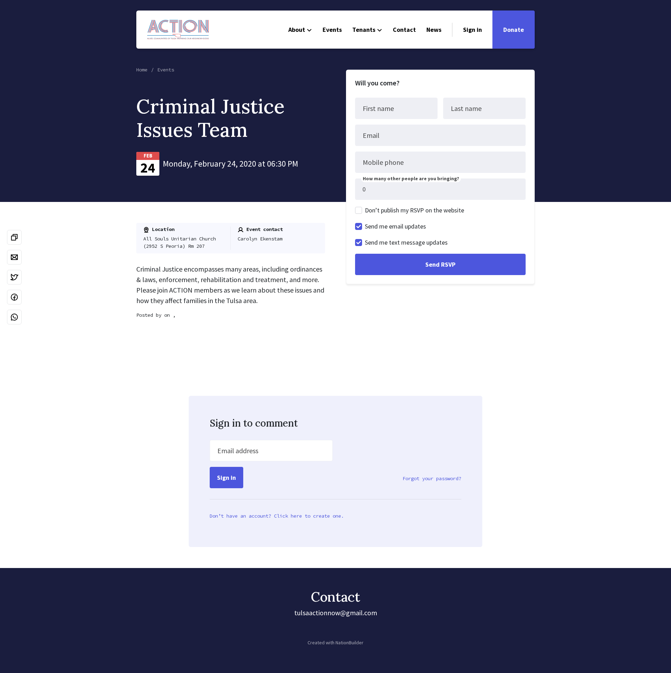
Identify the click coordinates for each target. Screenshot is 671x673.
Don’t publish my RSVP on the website (414, 210)
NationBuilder (349, 642)
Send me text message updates (406, 242)
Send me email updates (395, 226)
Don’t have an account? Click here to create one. (277, 516)
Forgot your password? (432, 478)
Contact (404, 30)
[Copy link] (14, 237)
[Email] (14, 257)
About (296, 30)
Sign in (472, 30)
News (433, 30)
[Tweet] (14, 277)
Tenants (363, 30)
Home (141, 69)
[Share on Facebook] (14, 297)
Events (332, 30)
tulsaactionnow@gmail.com (335, 612)
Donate (513, 30)
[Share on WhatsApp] (14, 317)
